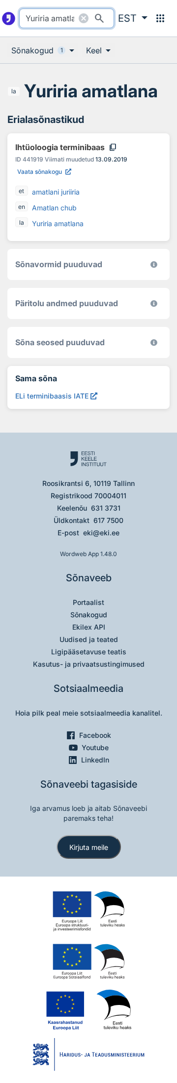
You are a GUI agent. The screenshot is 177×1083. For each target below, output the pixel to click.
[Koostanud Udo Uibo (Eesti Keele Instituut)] (154, 303)
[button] (133, 18)
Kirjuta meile (88, 847)
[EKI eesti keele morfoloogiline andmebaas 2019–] (154, 264)
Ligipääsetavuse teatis (88, 651)
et (21, 191)
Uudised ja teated (88, 639)
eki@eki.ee (101, 532)
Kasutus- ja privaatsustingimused (89, 664)
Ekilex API (88, 627)
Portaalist (88, 602)
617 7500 (108, 520)
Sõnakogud (88, 614)
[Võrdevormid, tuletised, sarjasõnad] (154, 342)
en (21, 206)
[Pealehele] (8, 18)
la (13, 91)
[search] (66, 18)
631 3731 (105, 508)
